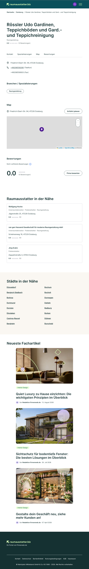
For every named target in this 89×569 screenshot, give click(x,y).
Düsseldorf (11, 287)
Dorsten (10, 308)
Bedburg (48, 308)
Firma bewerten (73, 173)
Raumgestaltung (15, 91)
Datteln (47, 303)
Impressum (72, 559)
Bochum (47, 287)
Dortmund (11, 303)
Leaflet (60, 148)
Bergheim (11, 324)
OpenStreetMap (69, 148)
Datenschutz (26, 559)
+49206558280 (17, 67)
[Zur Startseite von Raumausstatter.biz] (19, 4)
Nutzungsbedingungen (53, 559)
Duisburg (19, 12)
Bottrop (10, 298)
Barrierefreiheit (38, 559)
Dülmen (47, 318)
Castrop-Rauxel (13, 318)
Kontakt (17, 559)
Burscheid (48, 324)
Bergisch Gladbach (14, 292)
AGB (64, 559)
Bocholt (47, 292)
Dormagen (48, 298)
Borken (47, 313)
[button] (75, 4)
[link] (44, 212)
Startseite (10, 12)
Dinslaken (11, 313)
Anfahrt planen (73, 111)
